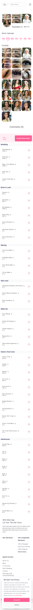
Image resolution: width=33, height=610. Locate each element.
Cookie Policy (18, 595)
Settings (16, 605)
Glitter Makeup (22, 549)
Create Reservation (23, 138)
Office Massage (23, 544)
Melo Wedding (7, 568)
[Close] (29, 579)
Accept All (17, 600)
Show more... (22, 552)
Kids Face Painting (24, 546)
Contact (5, 571)
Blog (4, 563)
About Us (6, 560)
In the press (6, 566)
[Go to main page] (5, 4)
